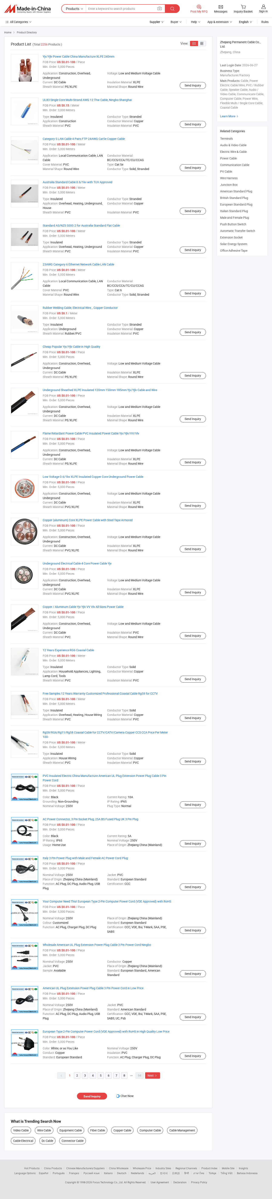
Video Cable (21, 1130)
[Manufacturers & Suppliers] (27, 8)
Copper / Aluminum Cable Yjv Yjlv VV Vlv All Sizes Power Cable (83, 607)
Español (43, 1173)
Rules (265, 22)
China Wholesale (118, 1168)
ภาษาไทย (198, 1173)
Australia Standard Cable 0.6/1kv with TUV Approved (77, 182)
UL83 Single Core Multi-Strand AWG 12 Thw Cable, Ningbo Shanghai (87, 100)
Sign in (263, 11)
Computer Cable (150, 1130)
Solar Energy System (233, 244)
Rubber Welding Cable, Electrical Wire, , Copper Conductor (80, 308)
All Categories (19, 22)
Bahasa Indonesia (247, 1173)
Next (152, 1075)
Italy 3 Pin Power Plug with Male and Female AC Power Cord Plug (85, 858)
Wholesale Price (142, 1168)
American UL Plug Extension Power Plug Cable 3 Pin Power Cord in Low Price (93, 988)
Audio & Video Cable (233, 145)
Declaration (180, 1182)
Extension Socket (231, 237)
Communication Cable (234, 165)
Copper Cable (122, 1130)
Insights (243, 1168)
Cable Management (182, 1130)
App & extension (218, 22)
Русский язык (91, 1173)
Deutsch (121, 1173)
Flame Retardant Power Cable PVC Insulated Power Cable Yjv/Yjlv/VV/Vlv (91, 433)
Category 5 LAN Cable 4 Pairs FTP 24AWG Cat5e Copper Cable (84, 139)
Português (59, 1173)
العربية (152, 1173)
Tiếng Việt (226, 1173)
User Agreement (160, 1182)
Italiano (108, 1173)
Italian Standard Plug (234, 211)
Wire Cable (44, 1130)
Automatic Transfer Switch (237, 231)
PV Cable (226, 171)
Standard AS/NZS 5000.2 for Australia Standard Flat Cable (81, 225)
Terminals (226, 138)
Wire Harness (229, 178)
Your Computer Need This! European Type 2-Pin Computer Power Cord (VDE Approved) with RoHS (107, 901)
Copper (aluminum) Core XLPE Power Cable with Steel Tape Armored (88, 520)
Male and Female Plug (234, 218)
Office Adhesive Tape (233, 250)
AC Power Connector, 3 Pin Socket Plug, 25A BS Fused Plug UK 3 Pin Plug (90, 819)
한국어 (164, 1173)
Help (194, 22)
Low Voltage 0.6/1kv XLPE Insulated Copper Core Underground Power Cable (93, 477)
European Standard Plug (236, 204)
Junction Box (229, 185)
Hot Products (32, 1168)
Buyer (174, 22)
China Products (53, 1168)
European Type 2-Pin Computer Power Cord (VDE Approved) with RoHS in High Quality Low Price (106, 1031)
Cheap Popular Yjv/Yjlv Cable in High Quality (71, 347)
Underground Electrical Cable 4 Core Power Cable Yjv (77, 563)
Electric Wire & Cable (233, 152)
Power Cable (228, 158)
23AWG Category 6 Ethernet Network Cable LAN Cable (78, 264)
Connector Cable (73, 1141)
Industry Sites (163, 1168)
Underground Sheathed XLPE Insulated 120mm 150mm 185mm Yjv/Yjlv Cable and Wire (100, 390)
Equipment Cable (71, 1130)
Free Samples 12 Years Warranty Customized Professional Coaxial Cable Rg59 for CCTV (100, 693)
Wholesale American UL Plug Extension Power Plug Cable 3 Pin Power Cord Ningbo (97, 945)
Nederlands (137, 1173)
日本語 (176, 1173)
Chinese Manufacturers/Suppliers (85, 1168)
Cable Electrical (23, 1141)
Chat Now (127, 1096)
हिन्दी (186, 1173)
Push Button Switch (233, 224)
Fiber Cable (97, 1130)
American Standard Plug (236, 191)
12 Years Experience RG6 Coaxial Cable (68, 650)
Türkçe (212, 1173)
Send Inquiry (193, 85)
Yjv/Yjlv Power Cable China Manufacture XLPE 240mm (78, 56)
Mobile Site (228, 1168)
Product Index (209, 1168)
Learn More (229, 116)
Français (74, 1173)
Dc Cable (47, 1141)
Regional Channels (186, 1168)
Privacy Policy (199, 1182)
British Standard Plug (234, 198)
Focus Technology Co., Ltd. (108, 1182)
